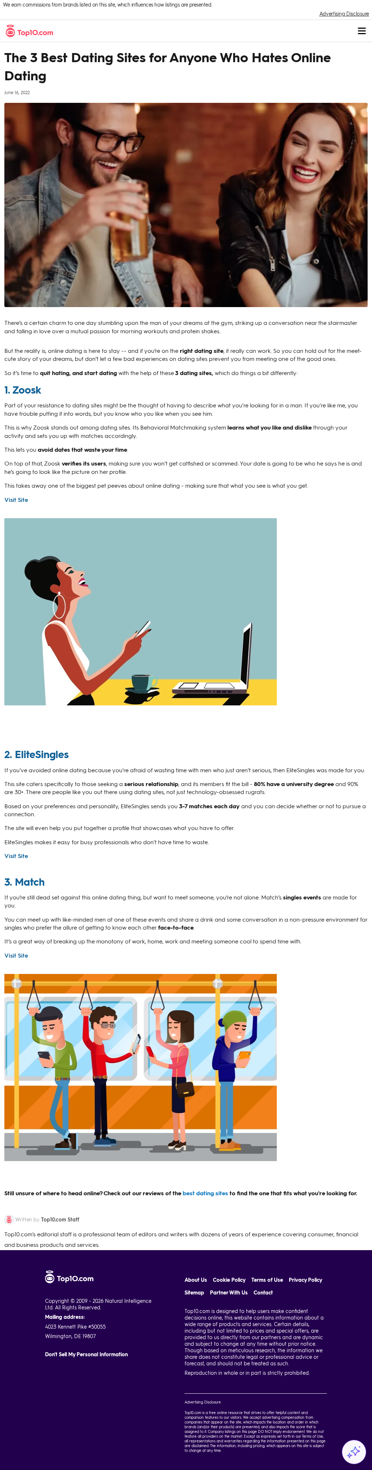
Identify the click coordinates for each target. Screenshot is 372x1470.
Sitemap (194, 1292)
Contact (263, 1292)
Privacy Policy (305, 1279)
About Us (196, 1279)
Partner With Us (229, 1292)
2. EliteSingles (36, 754)
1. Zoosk (22, 389)
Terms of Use (267, 1279)
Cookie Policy (229, 1279)
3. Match (24, 881)
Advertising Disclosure (344, 14)
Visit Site (16, 499)
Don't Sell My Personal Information (86, 1354)
